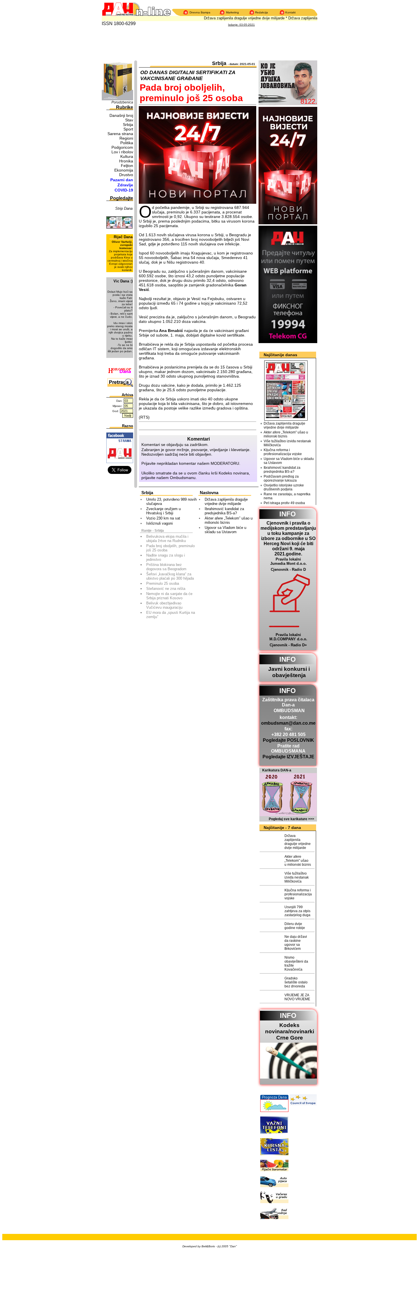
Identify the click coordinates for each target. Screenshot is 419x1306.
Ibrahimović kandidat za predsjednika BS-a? (224, 511)
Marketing (232, 12)
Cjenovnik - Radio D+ (288, 645)
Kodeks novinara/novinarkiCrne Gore (289, 1031)
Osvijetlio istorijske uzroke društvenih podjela (284, 487)
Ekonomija (123, 170)
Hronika (126, 161)
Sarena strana (120, 133)
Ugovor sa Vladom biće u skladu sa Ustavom (225, 529)
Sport (128, 129)
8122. (308, 101)
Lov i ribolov (122, 152)
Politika (126, 142)
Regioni (126, 138)
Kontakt (290, 12)
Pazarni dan (121, 180)
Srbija (128, 124)
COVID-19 (124, 190)
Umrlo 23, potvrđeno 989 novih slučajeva (171, 501)
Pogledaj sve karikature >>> (291, 819)
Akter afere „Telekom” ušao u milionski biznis (229, 520)
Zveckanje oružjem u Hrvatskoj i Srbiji (163, 511)
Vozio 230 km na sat (163, 518)
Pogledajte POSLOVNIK (288, 740)
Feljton (127, 165)
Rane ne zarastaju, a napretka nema (287, 496)
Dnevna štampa (200, 12)
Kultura (126, 156)
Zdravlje (125, 185)
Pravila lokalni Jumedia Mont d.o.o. (288, 561)
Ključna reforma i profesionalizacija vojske (283, 452)
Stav (129, 120)
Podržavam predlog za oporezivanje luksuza (281, 478)
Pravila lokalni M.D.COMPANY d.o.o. (288, 637)
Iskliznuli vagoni (159, 523)
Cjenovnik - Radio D (288, 569)
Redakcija (261, 12)
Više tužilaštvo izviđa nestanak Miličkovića (287, 443)
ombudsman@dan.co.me (288, 723)
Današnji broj (121, 115)
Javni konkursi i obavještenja (289, 672)
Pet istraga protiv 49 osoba (284, 503)
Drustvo (126, 174)
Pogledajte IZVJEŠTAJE (288, 756)
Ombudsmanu (183, 477)
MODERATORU (225, 463)
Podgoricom (122, 147)
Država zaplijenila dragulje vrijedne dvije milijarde (236, 18)
